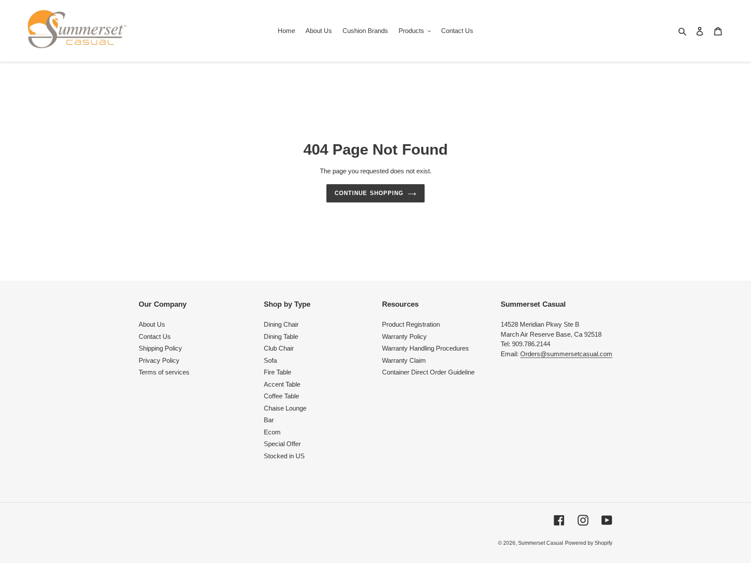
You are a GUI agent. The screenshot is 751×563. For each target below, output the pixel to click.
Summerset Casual (540, 543)
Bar (269, 420)
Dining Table (281, 336)
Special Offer (282, 443)
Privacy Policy (159, 360)
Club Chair (279, 348)
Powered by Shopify (588, 543)
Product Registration (411, 324)
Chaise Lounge (285, 408)
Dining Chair (281, 324)
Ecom (272, 432)
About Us (152, 324)
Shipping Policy (160, 348)
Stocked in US (284, 456)
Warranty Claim (404, 360)
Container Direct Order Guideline (428, 372)
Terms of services (164, 372)
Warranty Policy (404, 336)
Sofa (270, 360)
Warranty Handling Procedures (425, 348)
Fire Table (277, 372)
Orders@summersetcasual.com (566, 354)
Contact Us (155, 336)
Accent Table (282, 384)
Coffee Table (281, 396)
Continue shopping (369, 193)
